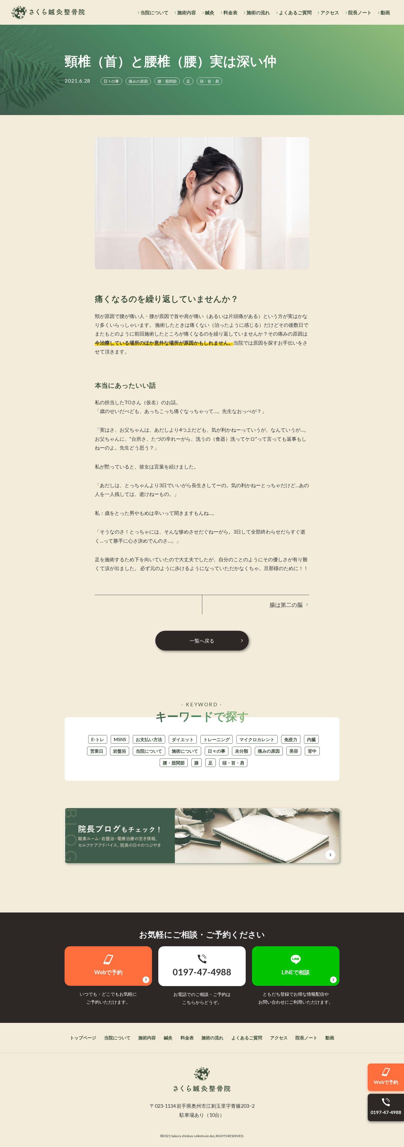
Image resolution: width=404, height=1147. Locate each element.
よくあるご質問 (295, 12)
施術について (185, 750)
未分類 (241, 750)
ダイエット (183, 739)
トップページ (83, 1037)
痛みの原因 (269, 750)
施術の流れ (258, 12)
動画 (385, 12)
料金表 (230, 12)
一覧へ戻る (202, 641)
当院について (154, 12)
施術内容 (186, 12)
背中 (312, 750)
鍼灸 (209, 12)
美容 (293, 750)
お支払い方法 (149, 739)
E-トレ (97, 739)
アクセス (329, 12)
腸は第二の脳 (286, 604)
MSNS (120, 739)
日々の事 (216, 750)
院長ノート (360, 12)
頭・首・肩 (233, 762)
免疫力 (290, 739)
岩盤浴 (119, 750)
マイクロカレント (257, 739)
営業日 (96, 750)
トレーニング (216, 739)
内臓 (311, 739)
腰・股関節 (174, 762)
